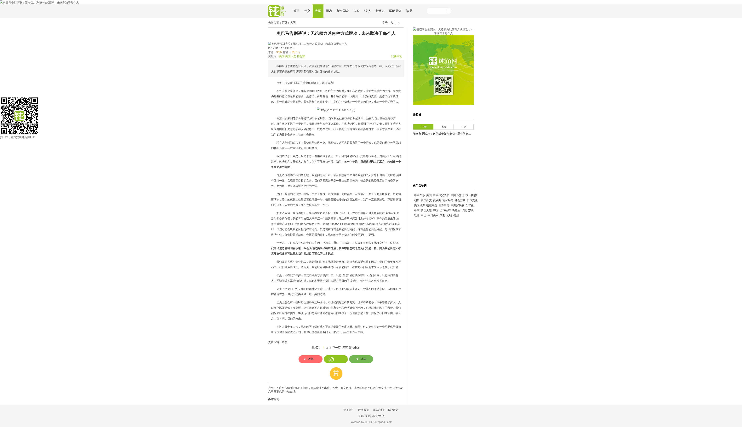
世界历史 (443, 205)
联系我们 (363, 410)
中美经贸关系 (441, 195)
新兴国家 (343, 11)
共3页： (316, 347)
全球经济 (445, 210)
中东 (417, 210)
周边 (329, 11)
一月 (464, 126)
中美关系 (419, 195)
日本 (465, 195)
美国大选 (290, 56)
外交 (307, 11)
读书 (409, 11)
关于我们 (349, 410)
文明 (449, 215)
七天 (444, 126)
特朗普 (301, 56)
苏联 (471, 210)
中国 (423, 215)
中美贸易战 (457, 205)
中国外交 (456, 195)
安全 (357, 11)
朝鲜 (417, 200)
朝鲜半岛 (447, 200)
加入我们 (378, 410)
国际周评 (395, 11)
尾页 (345, 347)
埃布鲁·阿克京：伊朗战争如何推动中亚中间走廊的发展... (447, 133)
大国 (318, 11)
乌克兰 (456, 210)
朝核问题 (431, 205)
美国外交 (426, 200)
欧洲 (417, 215)
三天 (424, 126)
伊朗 (442, 215)
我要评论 (396, 56)
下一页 (337, 347)
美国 (281, 56)
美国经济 (419, 205)
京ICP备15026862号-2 (371, 416)
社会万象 (460, 200)
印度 (464, 210)
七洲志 (380, 11)
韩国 (435, 210)
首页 (296, 11)
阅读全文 (354, 347)
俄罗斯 (437, 200)
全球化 (469, 205)
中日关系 (433, 215)
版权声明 (393, 410)
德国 (456, 215)
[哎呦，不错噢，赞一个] (336, 359)
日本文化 (472, 200)
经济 (367, 11)
